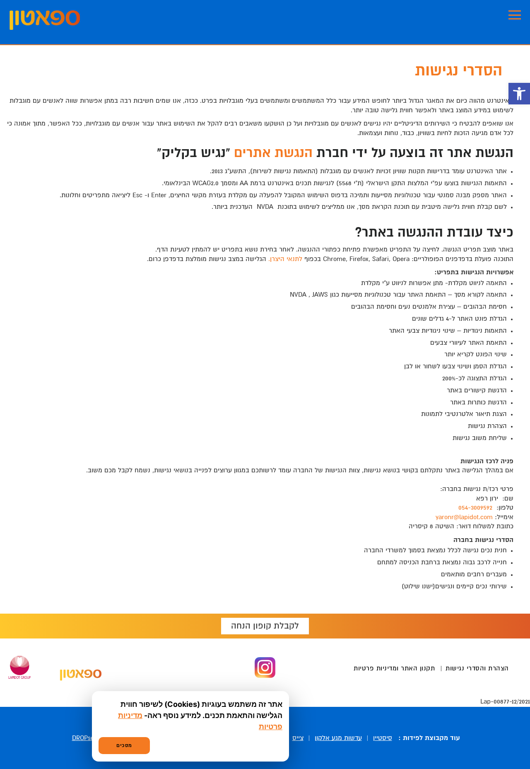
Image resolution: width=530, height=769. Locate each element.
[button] (519, 93)
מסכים (124, 745)
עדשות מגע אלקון (338, 738)
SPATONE (45, 20)
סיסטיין (382, 738)
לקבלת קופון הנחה (265, 626)
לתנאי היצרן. (285, 259)
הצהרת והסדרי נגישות (477, 668)
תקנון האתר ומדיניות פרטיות (394, 668)
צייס (298, 738)
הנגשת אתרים (273, 153)
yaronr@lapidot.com (464, 517)
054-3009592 (475, 507)
